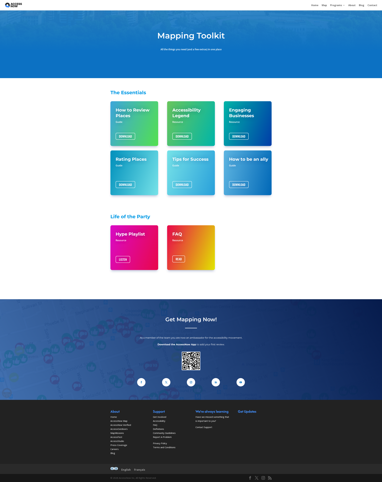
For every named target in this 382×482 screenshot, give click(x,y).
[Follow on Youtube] (241, 382)
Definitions (158, 428)
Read (179, 259)
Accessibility (159, 420)
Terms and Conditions (164, 447)
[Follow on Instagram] (191, 382)
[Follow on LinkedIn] (216, 382)
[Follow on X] (166, 382)
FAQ (155, 424)
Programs (336, 5)
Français (139, 469)
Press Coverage (118, 445)
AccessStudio (117, 441)
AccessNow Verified (120, 424)
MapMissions (117, 432)
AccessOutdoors (119, 428)
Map (324, 5)
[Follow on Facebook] (141, 382)
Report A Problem (162, 436)
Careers (114, 449)
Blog (361, 5)
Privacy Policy (160, 443)
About (352, 5)
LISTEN (123, 259)
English (126, 469)
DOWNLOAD (125, 136)
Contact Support (203, 427)
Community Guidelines (164, 432)
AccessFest (116, 436)
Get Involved (159, 416)
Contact (372, 5)
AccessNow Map (118, 420)
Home (314, 5)
